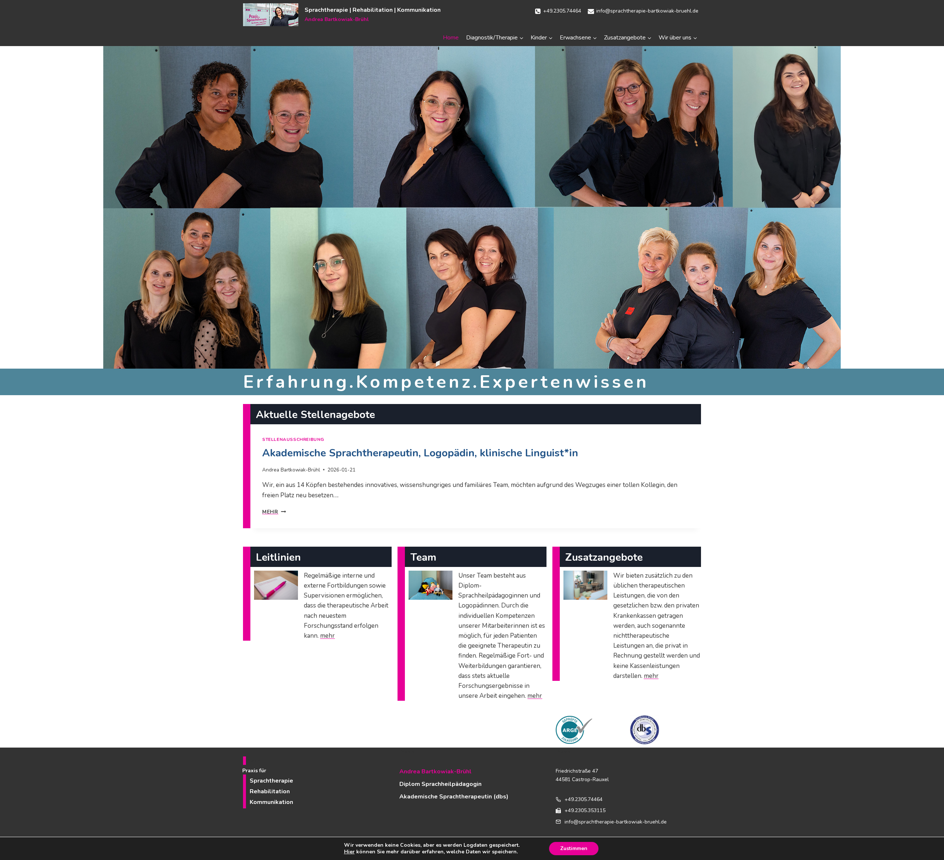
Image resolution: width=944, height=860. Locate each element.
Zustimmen (573, 848)
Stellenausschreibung (293, 439)
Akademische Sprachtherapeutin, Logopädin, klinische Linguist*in (420, 453)
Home (451, 38)
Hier (349, 852)
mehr (274, 511)
